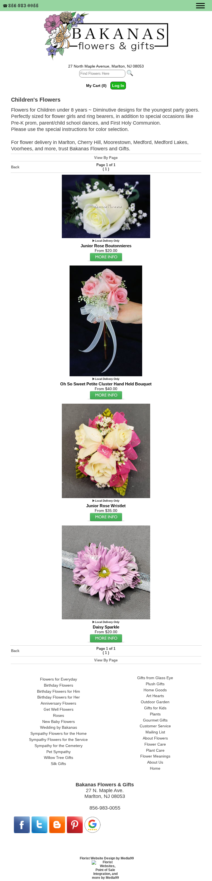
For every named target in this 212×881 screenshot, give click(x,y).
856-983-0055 (24, 5)
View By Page (106, 158)
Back (15, 167)
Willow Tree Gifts (58, 757)
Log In (118, 85)
